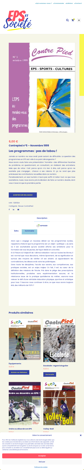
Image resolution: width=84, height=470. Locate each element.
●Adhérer (69, 3)
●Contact (78, 3)
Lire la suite (50, 374)
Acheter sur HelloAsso (22, 195)
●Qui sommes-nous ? (43, 3)
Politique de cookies (40, 467)
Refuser (42, 462)
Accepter (42, 456)
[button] (81, 435)
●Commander (58, 3)
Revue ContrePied (25, 206)
